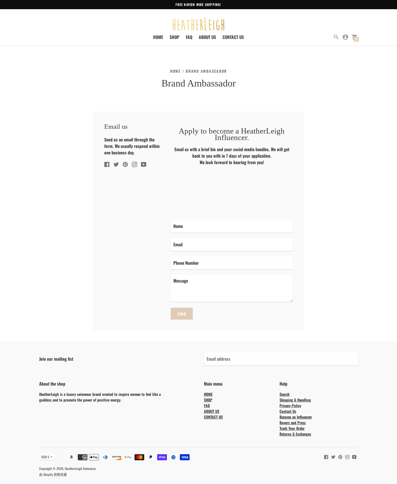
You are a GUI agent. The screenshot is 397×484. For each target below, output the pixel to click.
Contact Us (288, 411)
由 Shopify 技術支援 (53, 474)
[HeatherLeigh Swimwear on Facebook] (107, 163)
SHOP (174, 37)
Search (285, 394)
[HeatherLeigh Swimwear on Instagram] (134, 163)
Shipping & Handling (295, 400)
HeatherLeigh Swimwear (80, 468)
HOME (158, 37)
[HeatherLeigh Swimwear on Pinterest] (125, 163)
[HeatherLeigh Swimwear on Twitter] (116, 163)
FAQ (189, 37)
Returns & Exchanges (295, 434)
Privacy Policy (290, 405)
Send (181, 314)
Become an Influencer (296, 417)
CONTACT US (233, 37)
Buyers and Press (293, 422)
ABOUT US (207, 37)
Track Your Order (292, 428)
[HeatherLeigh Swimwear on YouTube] (143, 163)
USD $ (45, 457)
